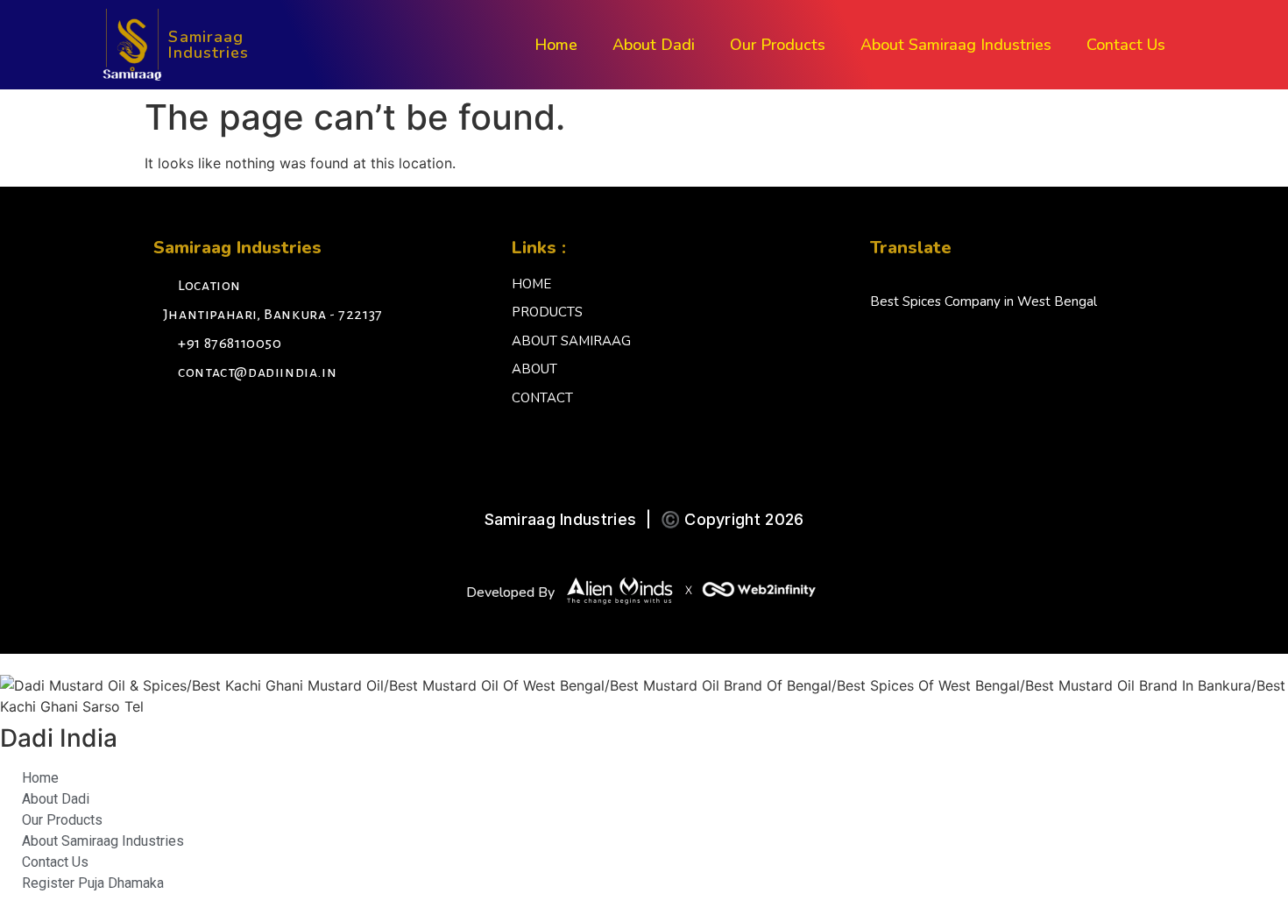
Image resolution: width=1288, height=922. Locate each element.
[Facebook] (170, 419)
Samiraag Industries (208, 44)
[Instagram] (210, 419)
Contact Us (1125, 44)
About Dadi (653, 44)
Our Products (777, 44)
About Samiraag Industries (955, 44)
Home (555, 44)
